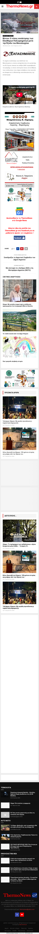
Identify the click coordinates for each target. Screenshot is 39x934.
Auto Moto (6, 821)
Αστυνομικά (8, 930)
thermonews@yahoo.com (27, 909)
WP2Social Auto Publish (12, 933)
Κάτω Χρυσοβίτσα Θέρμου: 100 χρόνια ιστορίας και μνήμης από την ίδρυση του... (18, 453)
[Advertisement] (19, 694)
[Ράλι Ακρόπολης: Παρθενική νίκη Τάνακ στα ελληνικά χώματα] (5, 837)
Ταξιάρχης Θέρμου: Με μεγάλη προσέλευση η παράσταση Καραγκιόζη (17, 422)
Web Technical (23, 924)
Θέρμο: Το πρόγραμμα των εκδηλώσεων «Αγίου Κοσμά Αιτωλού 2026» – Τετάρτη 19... (19, 545)
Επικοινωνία (30, 930)
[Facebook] (17, 915)
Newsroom (7, 45)
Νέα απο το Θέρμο (14, 928)
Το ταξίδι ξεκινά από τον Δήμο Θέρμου (15, 334)
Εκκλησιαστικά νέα (9, 854)
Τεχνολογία (6, 787)
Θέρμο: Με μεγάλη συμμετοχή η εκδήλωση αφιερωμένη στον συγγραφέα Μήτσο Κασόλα (18, 305)
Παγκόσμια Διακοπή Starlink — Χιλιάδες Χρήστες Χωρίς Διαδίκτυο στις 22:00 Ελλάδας (22, 794)
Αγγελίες (30, 928)
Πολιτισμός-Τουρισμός (8, 35)
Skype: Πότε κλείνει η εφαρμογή (20, 803)
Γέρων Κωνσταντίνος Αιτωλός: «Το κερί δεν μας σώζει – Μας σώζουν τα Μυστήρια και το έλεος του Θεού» (23, 879)
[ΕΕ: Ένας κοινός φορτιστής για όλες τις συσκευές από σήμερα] (5, 815)
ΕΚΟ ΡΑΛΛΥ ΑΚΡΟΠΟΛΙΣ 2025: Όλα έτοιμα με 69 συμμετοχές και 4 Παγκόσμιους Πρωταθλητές (23, 846)
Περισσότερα (21, 930)
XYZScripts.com (29, 933)
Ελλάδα (14, 930)
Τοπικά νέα (23, 928)
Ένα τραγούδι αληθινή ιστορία (12, 361)
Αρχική (6, 928)
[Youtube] (22, 915)
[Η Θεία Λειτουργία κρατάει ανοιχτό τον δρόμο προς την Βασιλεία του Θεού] (5, 861)
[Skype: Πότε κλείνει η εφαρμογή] (5, 805)
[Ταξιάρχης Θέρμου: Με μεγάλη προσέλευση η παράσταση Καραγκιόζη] (19, 407)
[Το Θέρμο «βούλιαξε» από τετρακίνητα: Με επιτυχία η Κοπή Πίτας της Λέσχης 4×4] (5, 827)
